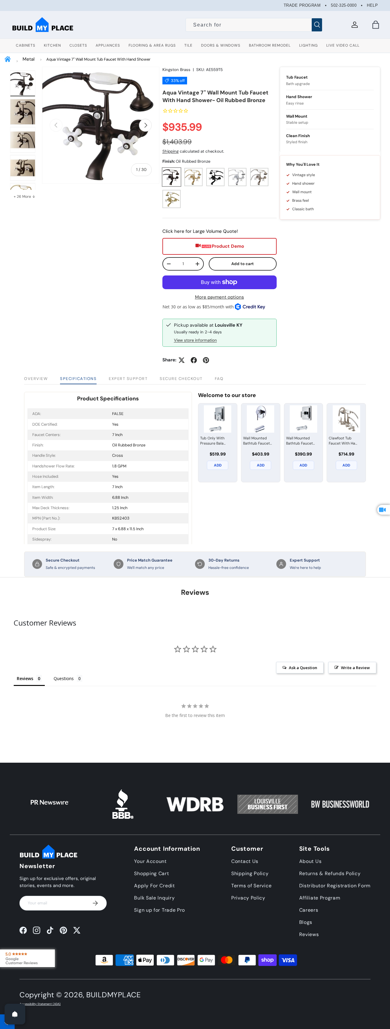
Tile (188, 45)
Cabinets (25, 45)
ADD (218, 465)
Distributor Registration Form (334, 885)
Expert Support (128, 378)
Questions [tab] (64, 678)
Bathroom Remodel (270, 45)
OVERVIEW (36, 378)
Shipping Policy (250, 873)
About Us (310, 861)
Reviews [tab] (25, 678)
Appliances (108, 45)
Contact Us (244, 861)
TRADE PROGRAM (302, 5)
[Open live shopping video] (383, 510)
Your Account (150, 861)
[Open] (15, 1014)
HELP (372, 5)
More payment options (219, 297)
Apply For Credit (154, 885)
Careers (308, 910)
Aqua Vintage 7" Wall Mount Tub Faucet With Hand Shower (98, 59)
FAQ (219, 378)
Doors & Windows (220, 45)
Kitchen (52, 45)
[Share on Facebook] (194, 360)
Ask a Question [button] (303, 667)
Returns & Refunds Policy (330, 873)
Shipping (170, 151)
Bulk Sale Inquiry (154, 898)
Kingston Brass (176, 69)
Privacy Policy (248, 898)
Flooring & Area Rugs (152, 45)
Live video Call (343, 45)
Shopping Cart (151, 873)
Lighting (308, 45)
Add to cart (242, 263)
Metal (28, 59)
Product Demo (228, 246)
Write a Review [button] (355, 667)
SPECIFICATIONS (78, 378)
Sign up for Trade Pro (159, 910)
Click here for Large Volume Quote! (200, 231)
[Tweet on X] (182, 360)
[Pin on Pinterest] (206, 360)
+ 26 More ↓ (24, 196)
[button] (375, 24)
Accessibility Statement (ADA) (40, 1004)
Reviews (309, 934)
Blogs (306, 922)
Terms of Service (251, 885)
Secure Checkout (181, 378)
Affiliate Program (319, 898)
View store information (195, 340)
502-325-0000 (343, 5)
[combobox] (254, 25)
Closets (78, 45)
